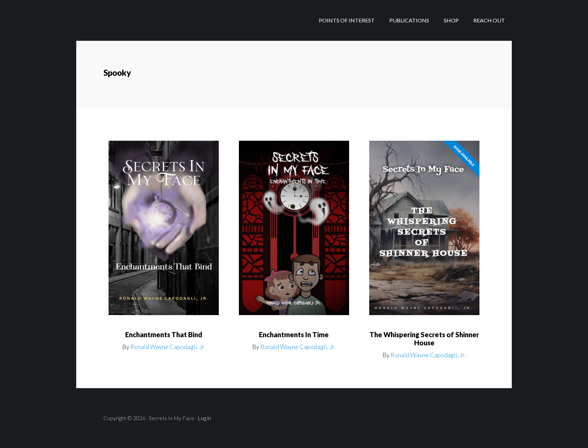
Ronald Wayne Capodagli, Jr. (168, 346)
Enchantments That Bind (163, 334)
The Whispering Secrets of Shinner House (424, 338)
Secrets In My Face (130, 20)
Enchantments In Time (294, 334)
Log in (204, 418)
